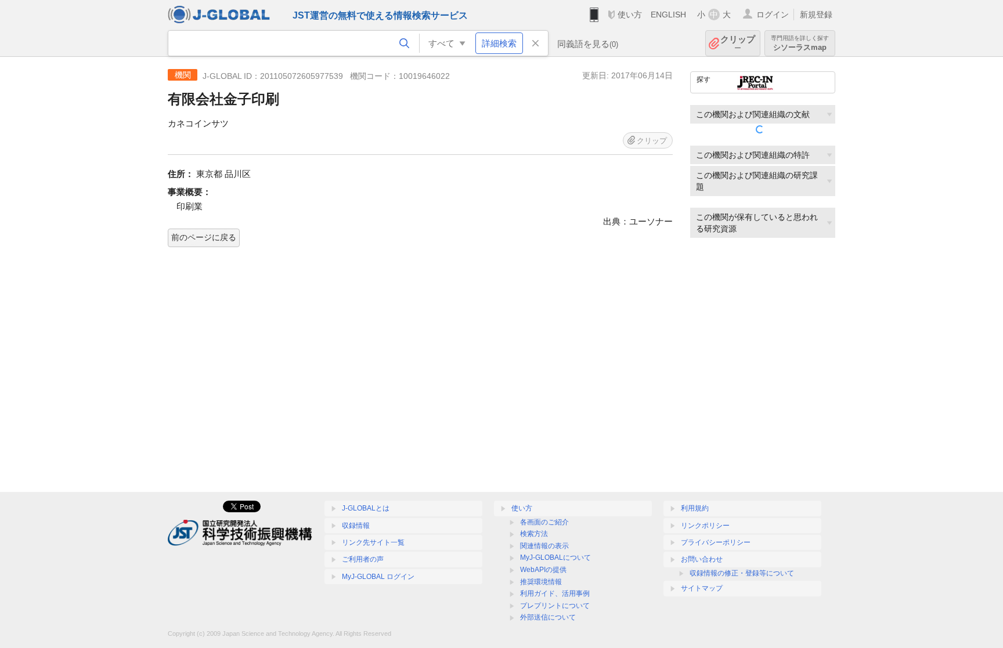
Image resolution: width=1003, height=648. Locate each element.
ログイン (772, 14)
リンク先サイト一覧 (373, 542)
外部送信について (548, 617)
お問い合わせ (702, 559)
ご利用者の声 (363, 559)
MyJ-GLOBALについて (555, 557)
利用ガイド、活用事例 (555, 593)
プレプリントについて (555, 606)
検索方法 (534, 534)
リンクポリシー (705, 526)
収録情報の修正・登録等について (742, 573)
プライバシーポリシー (716, 542)
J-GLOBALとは (365, 508)
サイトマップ (702, 588)
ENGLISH (668, 14)
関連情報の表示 (544, 546)
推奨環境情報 (541, 582)
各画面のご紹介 (544, 522)
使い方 (630, 14)
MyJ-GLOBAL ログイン (378, 577)
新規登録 (816, 14)
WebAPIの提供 (543, 570)
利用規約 (695, 508)
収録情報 (356, 526)
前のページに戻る (203, 237)
